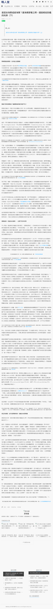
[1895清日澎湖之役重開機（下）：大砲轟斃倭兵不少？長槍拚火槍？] (43, 528)
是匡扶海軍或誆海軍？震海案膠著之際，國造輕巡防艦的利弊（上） (24, 32)
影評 (51, 6)
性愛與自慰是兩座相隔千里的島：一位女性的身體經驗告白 (14, 593)
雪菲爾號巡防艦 (22, 66)
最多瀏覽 (13, 570)
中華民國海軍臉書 (39, 254)
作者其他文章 (6, 521)
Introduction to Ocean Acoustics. (36, 141)
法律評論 (31, 6)
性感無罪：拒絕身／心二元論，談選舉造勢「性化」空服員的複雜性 (39, 577)
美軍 (5, 507)
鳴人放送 (38, 6)
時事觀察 (17, 6)
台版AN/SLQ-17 (22, 391)
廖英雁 (3, 19)
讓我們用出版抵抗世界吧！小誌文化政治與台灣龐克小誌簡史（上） (39, 591)
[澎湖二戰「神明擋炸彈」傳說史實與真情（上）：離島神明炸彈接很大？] (26, 528)
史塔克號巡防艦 (36, 66)
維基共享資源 (5, 80)
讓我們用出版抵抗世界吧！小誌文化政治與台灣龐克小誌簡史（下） (39, 586)
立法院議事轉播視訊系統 (45, 501)
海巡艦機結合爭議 (25, 201)
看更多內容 (27, 542)
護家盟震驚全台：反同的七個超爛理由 (14, 583)
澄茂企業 (13, 369)
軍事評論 (24, 6)
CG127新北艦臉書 (21, 177)
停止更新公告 (8, 6)
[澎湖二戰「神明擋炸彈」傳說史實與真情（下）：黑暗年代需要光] (10, 528)
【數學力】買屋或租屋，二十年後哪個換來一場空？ (14, 579)
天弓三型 (20, 307)
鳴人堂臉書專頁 (34, 596)
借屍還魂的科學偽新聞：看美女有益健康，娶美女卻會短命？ (14, 588)
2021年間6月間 (43, 245)
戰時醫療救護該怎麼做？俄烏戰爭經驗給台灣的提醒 (39, 581)
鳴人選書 (46, 6)
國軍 (9, 507)
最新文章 (39, 570)
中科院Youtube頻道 (13, 118)
